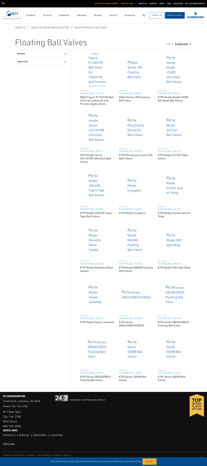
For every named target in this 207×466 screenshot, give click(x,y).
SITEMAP (56, 455)
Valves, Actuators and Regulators (50, 27)
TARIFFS (67, 455)
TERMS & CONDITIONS (14, 455)
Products (20, 27)
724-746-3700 (20, 406)
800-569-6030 (12, 426)
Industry (22, 61)
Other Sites (9, 443)
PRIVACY (31, 455)
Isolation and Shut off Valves (91, 27)
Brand (21, 53)
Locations (56, 435)
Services (24, 435)
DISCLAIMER (44, 455)
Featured (181, 44)
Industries (40, 435)
